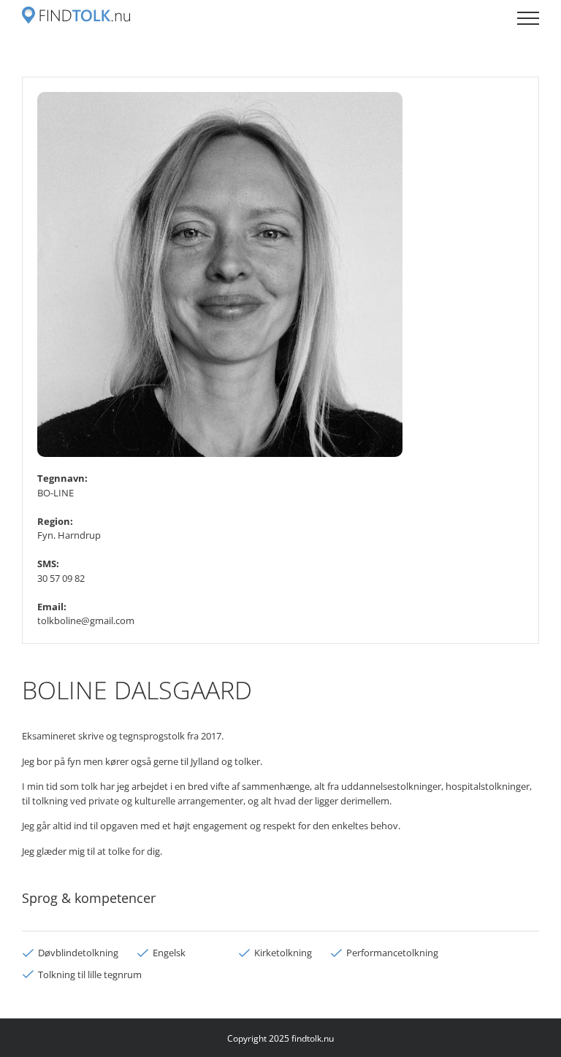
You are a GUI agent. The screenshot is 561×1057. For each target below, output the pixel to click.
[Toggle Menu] (528, 18)
